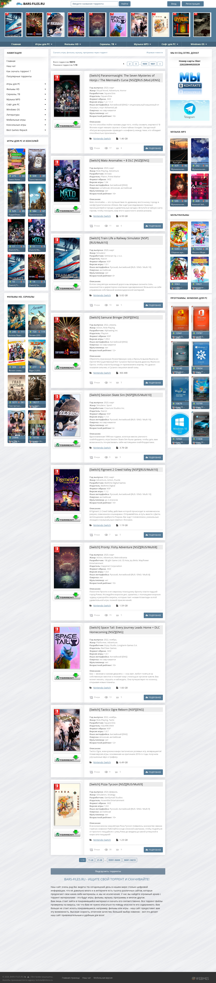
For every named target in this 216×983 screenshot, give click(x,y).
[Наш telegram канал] (190, 109)
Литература (12, 114)
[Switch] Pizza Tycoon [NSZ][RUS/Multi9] (116, 784)
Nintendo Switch (102, 138)
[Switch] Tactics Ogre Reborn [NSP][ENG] (116, 709)
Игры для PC (42, 44)
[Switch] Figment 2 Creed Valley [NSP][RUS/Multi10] (123, 469)
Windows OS (197, 44)
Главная (16, 44)
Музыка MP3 (141, 44)
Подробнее (155, 148)
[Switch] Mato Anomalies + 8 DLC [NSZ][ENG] (119, 160)
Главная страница (71, 977)
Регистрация (193, 3)
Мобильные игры (16, 119)
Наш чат (11, 66)
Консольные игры (16, 124)
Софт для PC (169, 44)
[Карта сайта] (28, 976)
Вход (173, 3)
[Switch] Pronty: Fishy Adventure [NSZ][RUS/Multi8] (123, 547)
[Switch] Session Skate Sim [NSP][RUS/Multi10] (120, 395)
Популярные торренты (19, 76)
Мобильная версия (103, 977)
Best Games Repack (16, 130)
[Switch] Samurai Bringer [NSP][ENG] (114, 317)
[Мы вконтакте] (189, 82)
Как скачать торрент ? (18, 71)
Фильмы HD (71, 44)
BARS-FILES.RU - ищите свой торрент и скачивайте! (106, 879)
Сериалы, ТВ (107, 44)
